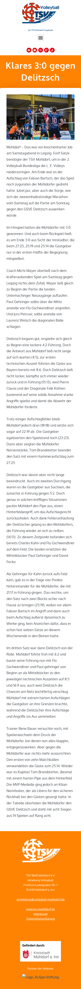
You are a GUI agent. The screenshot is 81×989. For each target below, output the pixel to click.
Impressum (41, 914)
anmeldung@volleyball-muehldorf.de (41, 899)
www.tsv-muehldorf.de (40, 909)
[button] (40, 37)
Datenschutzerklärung (40, 918)
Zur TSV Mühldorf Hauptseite (40, 30)
